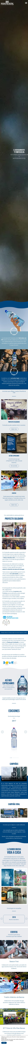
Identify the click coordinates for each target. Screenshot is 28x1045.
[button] (26, 3)
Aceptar (4, 1042)
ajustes (11, 1040)
